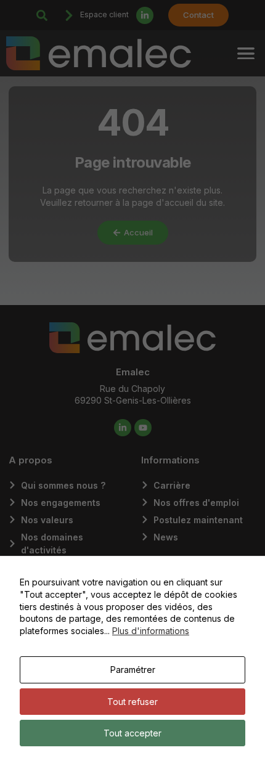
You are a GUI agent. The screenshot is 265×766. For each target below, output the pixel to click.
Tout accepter (132, 733)
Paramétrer (132, 669)
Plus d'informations (150, 630)
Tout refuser (132, 701)
